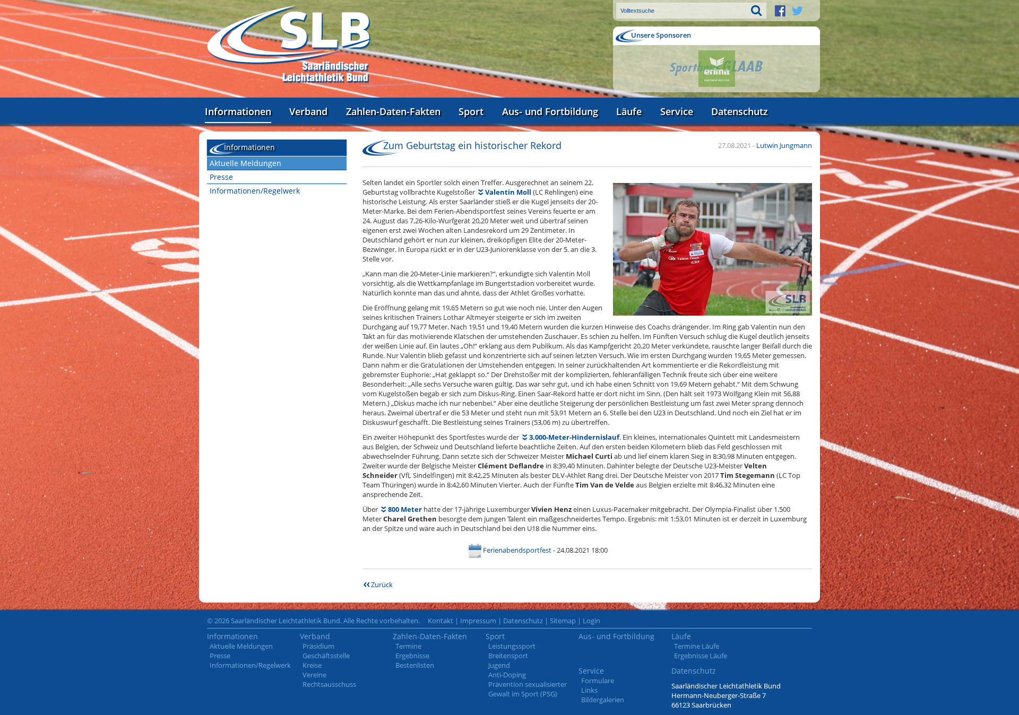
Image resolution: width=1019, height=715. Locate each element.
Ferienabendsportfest (517, 550)
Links (589, 690)
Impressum (478, 620)
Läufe (629, 111)
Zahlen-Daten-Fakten (393, 111)
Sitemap (563, 620)
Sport (471, 111)
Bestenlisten (414, 665)
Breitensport (508, 655)
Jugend (499, 665)
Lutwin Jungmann (784, 145)
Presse (221, 177)
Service (676, 111)
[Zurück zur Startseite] (289, 44)
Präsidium (318, 646)
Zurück (382, 584)
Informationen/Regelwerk (255, 191)
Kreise (312, 665)
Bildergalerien (602, 699)
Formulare (597, 680)
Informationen (238, 111)
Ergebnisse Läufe (700, 655)
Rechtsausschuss (329, 684)
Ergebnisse (412, 655)
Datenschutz (739, 111)
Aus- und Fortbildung (550, 111)
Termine (408, 646)
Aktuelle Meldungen (245, 163)
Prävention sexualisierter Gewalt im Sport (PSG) (527, 689)
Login (591, 620)
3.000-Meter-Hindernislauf (574, 437)
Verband (308, 111)
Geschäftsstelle (326, 655)
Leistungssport (512, 646)
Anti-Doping (507, 674)
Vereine (314, 674)
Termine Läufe (696, 646)
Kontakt (440, 620)
